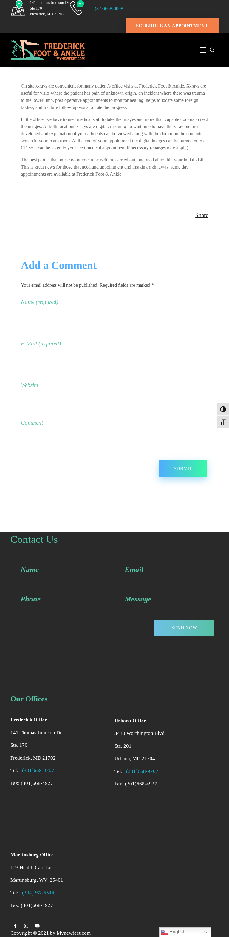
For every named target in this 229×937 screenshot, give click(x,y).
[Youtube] (37, 926)
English (176, 931)
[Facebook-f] (15, 926)
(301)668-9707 (39, 770)
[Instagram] (26, 926)
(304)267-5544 (38, 893)
